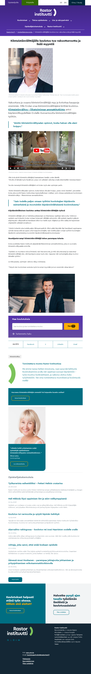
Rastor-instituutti (54, 26)
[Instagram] (16, 640)
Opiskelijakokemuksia (34, 26)
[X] (11, 640)
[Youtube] (19, 640)
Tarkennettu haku (23, 334)
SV (61, 2)
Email (75, 344)
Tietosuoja (26, 659)
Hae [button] (71, 326)
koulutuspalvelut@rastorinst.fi (38, 655)
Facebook (30, 344)
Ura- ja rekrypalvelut (60, 20)
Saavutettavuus (28, 661)
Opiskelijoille (13, 2)
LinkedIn (60, 344)
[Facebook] (8, 640)
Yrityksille (30, 2)
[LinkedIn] (13, 640)
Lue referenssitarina (19, 464)
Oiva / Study (77, 2)
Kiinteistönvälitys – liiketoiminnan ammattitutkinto (36, 109)
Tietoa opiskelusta (39, 20)
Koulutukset (22, 20)
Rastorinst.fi (11, 32)
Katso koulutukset (20, 398)
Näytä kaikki (15, 579)
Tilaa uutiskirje (61, 612)
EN (65, 2)
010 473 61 (30, 653)
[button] (29, 20)
